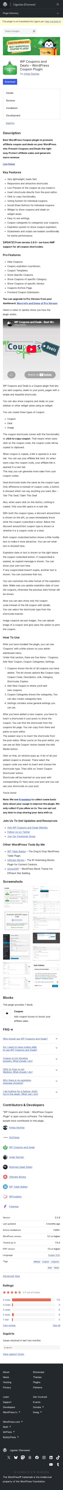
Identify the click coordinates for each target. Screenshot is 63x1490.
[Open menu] (58, 4)
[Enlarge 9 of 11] (56, 936)
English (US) (54, 1255)
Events (36, 1402)
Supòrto (10, 123)
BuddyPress (11, 1437)
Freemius (14, 1206)
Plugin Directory (10, 13)
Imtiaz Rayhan (31, 73)
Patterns (37, 1387)
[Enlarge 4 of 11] (26, 966)
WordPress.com (13, 1421)
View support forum (13, 1354)
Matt (7, 1426)
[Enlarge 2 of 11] (26, 913)
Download (10, 81)
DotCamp (14, 1137)
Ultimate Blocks (15, 860)
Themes (37, 1377)
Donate (38, 1407)
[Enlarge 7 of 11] (56, 904)
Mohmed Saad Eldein (20, 1167)
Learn (6, 1396)
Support (7, 1402)
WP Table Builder (16, 851)
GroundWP (13, 868)
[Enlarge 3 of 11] (26, 938)
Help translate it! (53, 21)
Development (13, 115)
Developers (9, 1407)
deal (50, 1268)
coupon (45, 1262)
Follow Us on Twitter (18, 832)
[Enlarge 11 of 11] (56, 967)
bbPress (9, 1432)
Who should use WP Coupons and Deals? (25, 1038)
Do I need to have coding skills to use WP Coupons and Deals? (20, 1048)
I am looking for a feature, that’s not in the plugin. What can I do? (20, 1092)
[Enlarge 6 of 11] (56, 890)
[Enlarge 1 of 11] (26, 890)
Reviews (10, 100)
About (6, 1372)
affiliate (37, 1262)
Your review (9, 1325)
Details (9, 93)
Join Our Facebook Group (21, 836)
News (6, 1377)
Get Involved (40, 1396)
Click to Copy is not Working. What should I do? (18, 1070)
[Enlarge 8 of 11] (56, 920)
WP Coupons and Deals (22, 1147)
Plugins (36, 1382)
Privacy (7, 1387)
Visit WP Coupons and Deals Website (27, 827)
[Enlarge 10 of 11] (56, 949)
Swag (37, 1412)
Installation (12, 108)
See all (56, 1325)
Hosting (7, 1382)
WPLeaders (15, 1196)
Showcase (38, 1372)
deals (56, 1268)
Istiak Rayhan (16, 1157)
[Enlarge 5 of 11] (26, 980)
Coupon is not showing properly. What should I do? (18, 1059)
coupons (55, 1262)
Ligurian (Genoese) (20, 1450)
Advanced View (11, 1276)
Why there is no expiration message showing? (17, 1081)
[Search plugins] (34, 31)
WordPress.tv (11, 1412)
